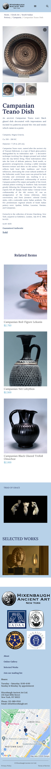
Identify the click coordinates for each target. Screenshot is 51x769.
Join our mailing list (13, 673)
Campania (17, 17)
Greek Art (15, 15)
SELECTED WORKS (20, 538)
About (6, 656)
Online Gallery (10, 661)
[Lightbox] (45, 30)
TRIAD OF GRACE (12, 487)
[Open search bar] (47, 6)
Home (6, 15)
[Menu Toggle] (35, 6)
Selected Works (11, 667)
